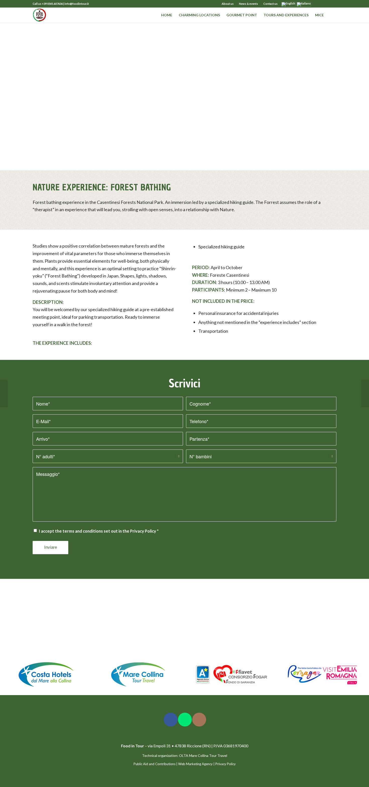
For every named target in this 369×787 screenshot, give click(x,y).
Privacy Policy (143, 531)
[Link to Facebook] (317, 4)
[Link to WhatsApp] (332, 4)
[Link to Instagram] (325, 4)
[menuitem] (227, 4)
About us (228, 3)
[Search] (331, 15)
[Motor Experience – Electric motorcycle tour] (365, 393)
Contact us (270, 3)
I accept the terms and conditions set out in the (99, 531)
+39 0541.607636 (52, 3)
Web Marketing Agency (195, 764)
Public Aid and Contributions (154, 764)
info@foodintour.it (77, 3)
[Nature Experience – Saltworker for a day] (4, 393)
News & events (248, 3)
